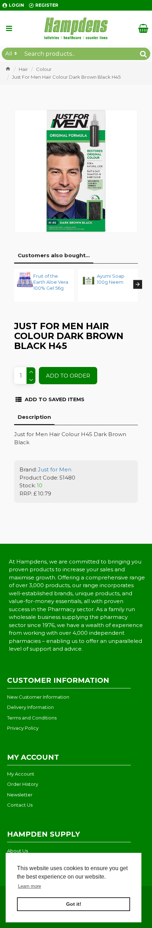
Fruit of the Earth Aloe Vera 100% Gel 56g (50, 282)
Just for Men (54, 469)
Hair (23, 69)
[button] (14, 284)
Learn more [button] (29, 886)
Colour (44, 69)
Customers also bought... (54, 255)
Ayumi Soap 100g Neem (110, 279)
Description (34, 417)
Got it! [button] (73, 904)
